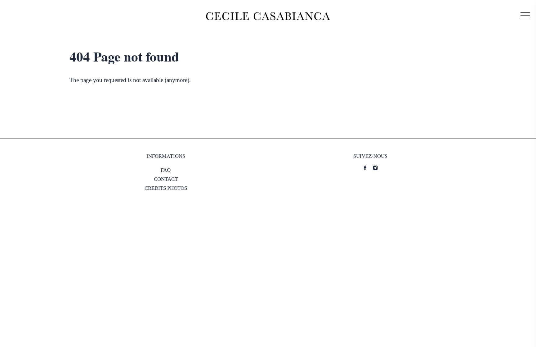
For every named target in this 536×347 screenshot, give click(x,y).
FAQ (166, 170)
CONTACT (166, 179)
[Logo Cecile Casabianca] (268, 16)
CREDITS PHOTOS (166, 188)
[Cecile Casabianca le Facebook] (365, 168)
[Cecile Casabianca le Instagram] (375, 168)
